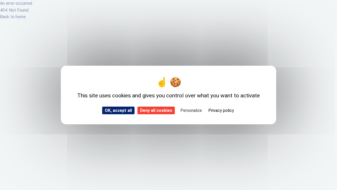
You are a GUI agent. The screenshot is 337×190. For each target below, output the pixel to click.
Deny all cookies (156, 110)
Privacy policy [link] (221, 110)
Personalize (191, 110)
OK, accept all (118, 110)
